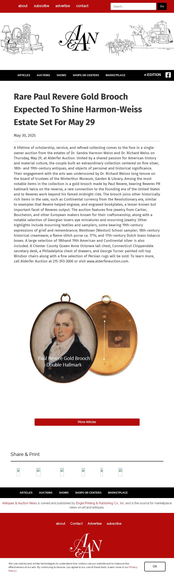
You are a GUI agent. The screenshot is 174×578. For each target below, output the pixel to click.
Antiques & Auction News (19, 503)
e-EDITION (152, 75)
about (23, 6)
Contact (82, 6)
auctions (43, 75)
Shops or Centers (86, 75)
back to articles (24, 266)
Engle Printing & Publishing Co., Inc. (100, 503)
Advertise (62, 6)
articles (23, 75)
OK (155, 566)
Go (162, 6)
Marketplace (115, 75)
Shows (61, 75)
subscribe (41, 6)
